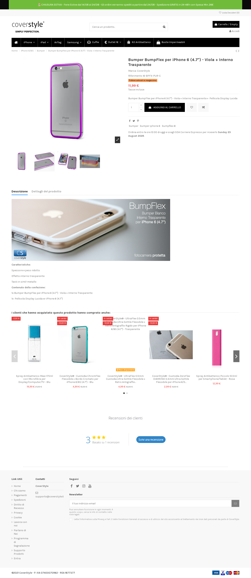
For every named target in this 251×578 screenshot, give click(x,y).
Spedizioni (20, 499)
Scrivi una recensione (151, 439)
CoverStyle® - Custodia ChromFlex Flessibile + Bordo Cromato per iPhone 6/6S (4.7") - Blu (80, 379)
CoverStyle (143, 70)
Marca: (132, 70)
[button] (29, 42)
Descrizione (20, 191)
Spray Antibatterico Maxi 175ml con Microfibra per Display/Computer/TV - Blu (34, 379)
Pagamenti (20, 495)
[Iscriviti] (235, 503)
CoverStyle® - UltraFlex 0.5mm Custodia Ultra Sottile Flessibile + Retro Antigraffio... (125, 379)
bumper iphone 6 (150, 126)
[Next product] (238, 51)
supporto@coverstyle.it (49, 496)
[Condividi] (129, 121)
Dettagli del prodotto (46, 191)
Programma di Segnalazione (22, 542)
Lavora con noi (20, 523)
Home (17, 486)
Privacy (18, 512)
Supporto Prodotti (19, 552)
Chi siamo (20, 490)
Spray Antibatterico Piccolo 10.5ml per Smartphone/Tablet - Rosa (216, 377)
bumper (133, 126)
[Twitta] (134, 121)
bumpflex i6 (169, 126)
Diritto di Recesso (19, 506)
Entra (17, 558)
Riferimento (135, 75)
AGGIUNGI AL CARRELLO (167, 107)
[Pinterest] (138, 121)
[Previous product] (237, 51)
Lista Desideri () (230, 12)
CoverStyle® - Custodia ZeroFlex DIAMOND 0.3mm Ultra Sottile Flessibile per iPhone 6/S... (171, 379)
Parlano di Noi (20, 532)
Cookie (18, 517)
